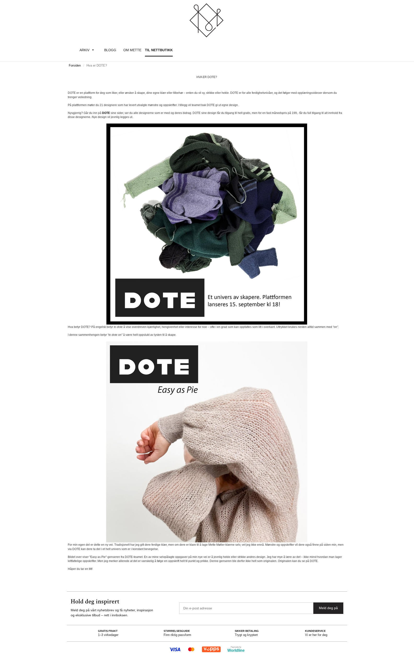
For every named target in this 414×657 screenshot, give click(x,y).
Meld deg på (328, 608)
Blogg (110, 50)
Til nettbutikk (159, 50)
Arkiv (84, 50)
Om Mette (132, 50)
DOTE (106, 113)
